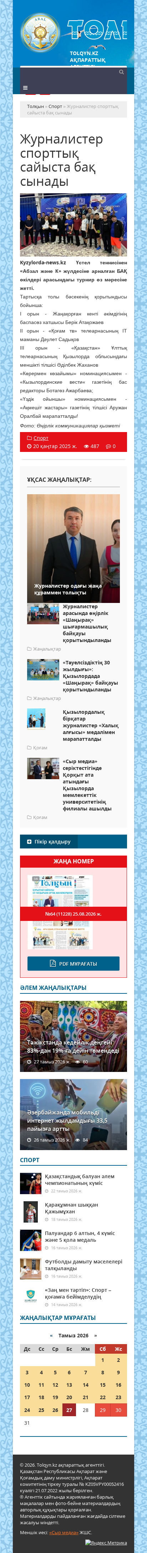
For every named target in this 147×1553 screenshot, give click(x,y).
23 (118, 1397)
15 (103, 1384)
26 (55, 1410)
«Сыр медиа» (63, 1532)
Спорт (41, 438)
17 (27, 1397)
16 (118, 1384)
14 (85, 1384)
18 (41, 1397)
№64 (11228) (73, 914)
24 (27, 1410)
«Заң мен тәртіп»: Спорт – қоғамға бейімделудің (78, 1293)
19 (55, 1397)
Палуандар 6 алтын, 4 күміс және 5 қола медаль (80, 1236)
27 (69, 1410)
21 (85, 1397)
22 (103, 1397)
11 (41, 1384)
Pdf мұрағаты (78, 963)
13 (69, 1384)
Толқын (73, 32)
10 (27, 1384)
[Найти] (121, 71)
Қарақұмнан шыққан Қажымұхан (71, 1208)
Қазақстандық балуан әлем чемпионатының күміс (80, 1179)
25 (41, 1410)
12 (55, 1384)
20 (69, 1397)
